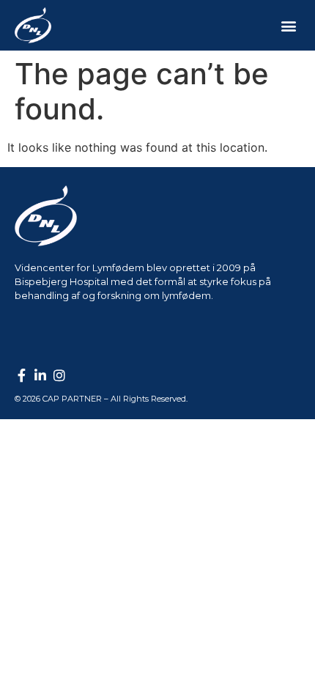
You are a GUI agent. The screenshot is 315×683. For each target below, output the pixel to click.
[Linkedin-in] (40, 375)
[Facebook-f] (21, 375)
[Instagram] (59, 375)
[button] (288, 25)
